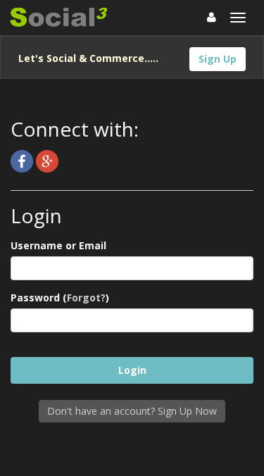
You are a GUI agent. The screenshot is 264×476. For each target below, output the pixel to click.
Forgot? (86, 297)
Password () (60, 297)
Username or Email (58, 245)
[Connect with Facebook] (23, 160)
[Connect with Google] (47, 160)
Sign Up (218, 58)
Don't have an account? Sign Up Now (132, 411)
